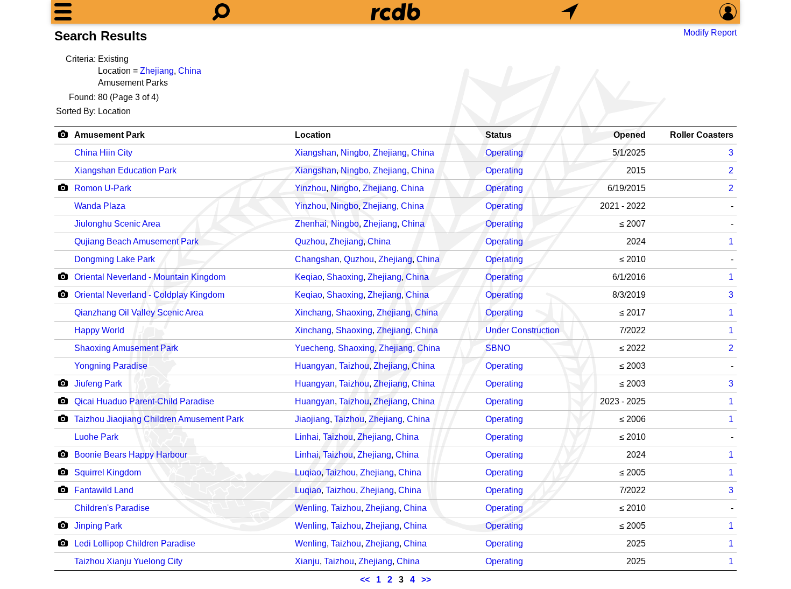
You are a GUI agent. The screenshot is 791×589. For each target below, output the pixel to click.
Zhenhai (311, 223)
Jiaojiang (312, 419)
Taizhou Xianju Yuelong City (128, 561)
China (189, 70)
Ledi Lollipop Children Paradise (134, 543)
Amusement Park (109, 134)
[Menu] (63, 11)
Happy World (99, 330)
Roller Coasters (701, 134)
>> (426, 579)
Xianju (307, 561)
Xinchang (313, 312)
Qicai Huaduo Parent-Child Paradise (144, 401)
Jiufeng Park (98, 383)
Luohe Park (96, 436)
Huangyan (315, 365)
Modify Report (710, 32)
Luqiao (308, 472)
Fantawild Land (103, 490)
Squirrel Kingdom (107, 472)
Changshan (317, 259)
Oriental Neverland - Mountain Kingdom (149, 277)
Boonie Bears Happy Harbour (130, 454)
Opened (629, 134)
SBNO (497, 348)
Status (498, 134)
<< (365, 579)
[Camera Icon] (63, 187)
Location (313, 134)
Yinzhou (310, 188)
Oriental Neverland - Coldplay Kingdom (149, 294)
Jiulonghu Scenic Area (117, 223)
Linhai (307, 436)
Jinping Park (98, 525)
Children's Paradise (112, 508)
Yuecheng (314, 348)
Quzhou (310, 241)
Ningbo (355, 152)
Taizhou (354, 365)
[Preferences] (728, 11)
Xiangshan (315, 152)
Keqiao (308, 277)
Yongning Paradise (110, 365)
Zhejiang (157, 70)
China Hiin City (103, 152)
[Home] (395, 11)
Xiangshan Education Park (125, 170)
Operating (504, 152)
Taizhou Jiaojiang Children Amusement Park (159, 419)
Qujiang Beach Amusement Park (136, 241)
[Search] (221, 11)
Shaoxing (345, 277)
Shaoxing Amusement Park (126, 348)
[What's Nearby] (569, 11)
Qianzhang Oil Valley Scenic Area (138, 312)
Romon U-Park (102, 188)
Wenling (311, 508)
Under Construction (522, 330)
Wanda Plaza (99, 206)
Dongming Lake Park (114, 259)
